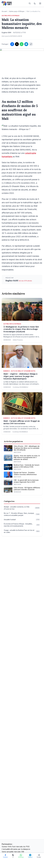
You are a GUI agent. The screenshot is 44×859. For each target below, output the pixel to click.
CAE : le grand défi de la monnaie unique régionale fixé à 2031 (26, 481)
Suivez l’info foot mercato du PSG (15, 846)
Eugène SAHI (12, 280)
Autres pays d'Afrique (16, 11)
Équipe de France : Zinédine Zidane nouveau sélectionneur (25, 473)
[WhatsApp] (21, 44)
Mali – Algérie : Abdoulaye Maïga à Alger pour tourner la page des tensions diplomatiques (20, 376)
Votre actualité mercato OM (13, 852)
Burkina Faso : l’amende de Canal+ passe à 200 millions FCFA (27, 466)
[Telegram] (26, 44)
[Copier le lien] (31, 44)
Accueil (4, 11)
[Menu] (40, 3)
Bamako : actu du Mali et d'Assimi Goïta (19, 371)
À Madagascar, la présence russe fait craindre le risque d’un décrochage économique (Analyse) (21, 329)
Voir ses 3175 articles (25, 281)
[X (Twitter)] (17, 44)
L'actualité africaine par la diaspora (16, 849)
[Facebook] (12, 44)
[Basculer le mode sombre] (35, 3)
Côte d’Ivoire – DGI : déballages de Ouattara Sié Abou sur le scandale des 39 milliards (27, 448)
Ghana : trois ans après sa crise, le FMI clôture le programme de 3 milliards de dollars (27, 457)
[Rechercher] (30, 3)
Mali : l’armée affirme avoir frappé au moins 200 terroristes (21, 422)
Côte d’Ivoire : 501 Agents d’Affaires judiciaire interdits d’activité (27, 488)
